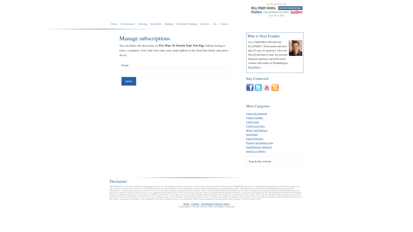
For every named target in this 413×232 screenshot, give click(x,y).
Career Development (256, 113)
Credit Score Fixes (255, 126)
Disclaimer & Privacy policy (215, 203)
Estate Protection (254, 138)
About (186, 203)
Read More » (255, 67)
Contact (195, 203)
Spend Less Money (256, 151)
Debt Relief (252, 134)
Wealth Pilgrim (139, 10)
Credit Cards (252, 122)
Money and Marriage (256, 130)
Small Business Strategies (259, 147)
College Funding (254, 117)
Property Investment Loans (259, 143)
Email (124, 65)
